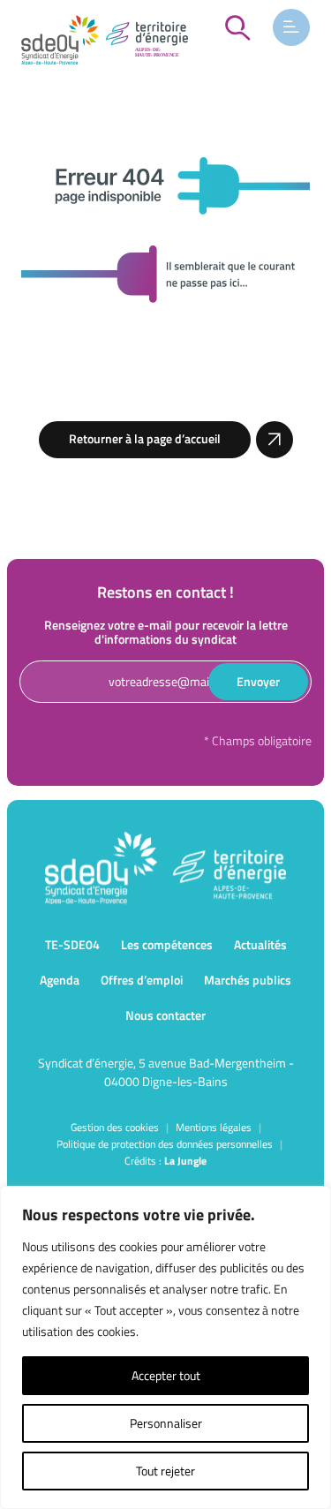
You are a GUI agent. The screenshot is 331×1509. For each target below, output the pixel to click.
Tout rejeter (165, 1470)
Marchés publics (247, 979)
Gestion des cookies (115, 1127)
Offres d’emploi (142, 979)
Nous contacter (165, 1015)
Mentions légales (214, 1127)
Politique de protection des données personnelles (164, 1144)
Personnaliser (166, 1423)
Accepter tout (166, 1375)
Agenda (59, 979)
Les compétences (167, 944)
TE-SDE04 (72, 944)
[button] (291, 27)
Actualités (260, 944)
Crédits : (165, 1160)
